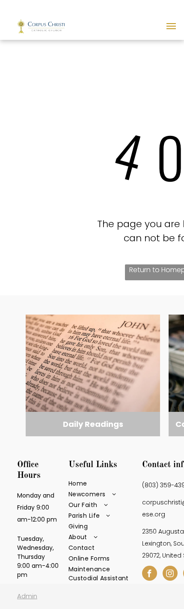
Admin (27, 595)
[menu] (171, 26)
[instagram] (170, 574)
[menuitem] (103, 483)
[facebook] (149, 574)
